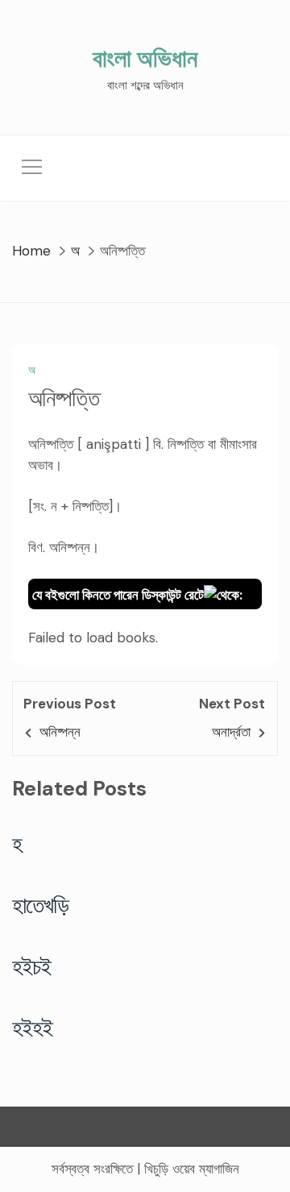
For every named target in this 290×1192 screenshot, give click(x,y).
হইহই (32, 1027)
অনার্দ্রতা (231, 732)
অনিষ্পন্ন (60, 732)
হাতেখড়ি (40, 905)
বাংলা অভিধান (145, 58)
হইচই (32, 966)
